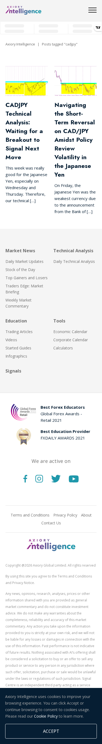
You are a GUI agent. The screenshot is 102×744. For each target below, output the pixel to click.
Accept (51, 731)
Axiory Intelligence (20, 44)
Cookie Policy (46, 716)
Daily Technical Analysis (74, 261)
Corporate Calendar (70, 339)
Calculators (63, 348)
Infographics (16, 356)
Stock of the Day (20, 269)
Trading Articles (19, 331)
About (86, 515)
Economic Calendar (70, 331)
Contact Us (51, 522)
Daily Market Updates (24, 261)
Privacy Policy (65, 515)
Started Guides (18, 348)
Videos (11, 339)
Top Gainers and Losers (26, 277)
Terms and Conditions (30, 515)
